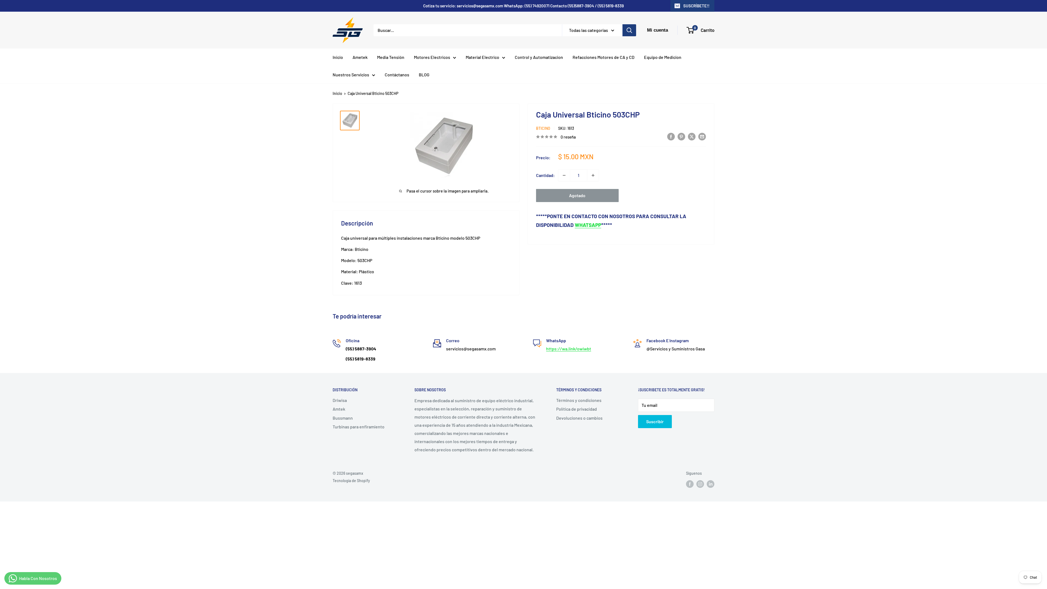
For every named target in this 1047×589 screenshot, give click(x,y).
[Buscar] (629, 30)
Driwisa (340, 400)
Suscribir (655, 421)
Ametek (360, 57)
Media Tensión (390, 57)
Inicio (338, 57)
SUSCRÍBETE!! (696, 5)
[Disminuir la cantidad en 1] (564, 175)
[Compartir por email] (702, 136)
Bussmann (343, 417)
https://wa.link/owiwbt (568, 348)
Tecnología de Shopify (351, 480)
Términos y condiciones (578, 400)
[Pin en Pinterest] (681, 136)
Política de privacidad (576, 408)
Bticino (543, 128)
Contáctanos (397, 74)
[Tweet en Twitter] (692, 136)
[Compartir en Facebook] (671, 136)
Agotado (577, 195)
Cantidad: (545, 175)
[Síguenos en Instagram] (700, 484)
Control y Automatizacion (539, 57)
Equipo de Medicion (662, 57)
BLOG (424, 74)
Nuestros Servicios (351, 74)
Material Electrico (482, 57)
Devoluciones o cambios (579, 417)
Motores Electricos (432, 57)
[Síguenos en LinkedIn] (710, 484)
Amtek (339, 408)
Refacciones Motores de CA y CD (603, 57)
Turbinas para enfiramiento (358, 426)
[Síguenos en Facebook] (690, 484)
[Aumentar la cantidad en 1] (593, 175)
